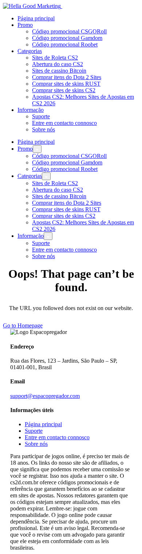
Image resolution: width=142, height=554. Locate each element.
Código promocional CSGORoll (69, 31)
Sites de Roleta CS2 (55, 57)
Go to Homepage (23, 325)
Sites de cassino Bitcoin (59, 71)
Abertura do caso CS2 (57, 64)
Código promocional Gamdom (67, 38)
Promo (25, 25)
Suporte (41, 116)
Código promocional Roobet (65, 44)
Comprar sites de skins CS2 (63, 90)
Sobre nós (43, 129)
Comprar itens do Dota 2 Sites (66, 77)
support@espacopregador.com (45, 396)
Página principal (36, 18)
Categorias (29, 51)
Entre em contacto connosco (64, 123)
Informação (30, 110)
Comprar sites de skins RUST (66, 84)
